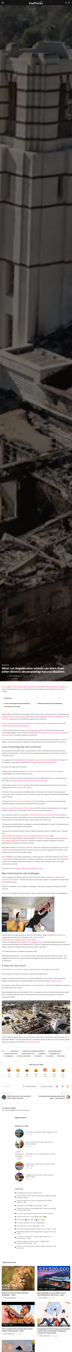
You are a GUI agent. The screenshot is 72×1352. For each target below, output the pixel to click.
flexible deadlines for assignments (28, 942)
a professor (7, 740)
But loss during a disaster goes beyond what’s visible (19, 723)
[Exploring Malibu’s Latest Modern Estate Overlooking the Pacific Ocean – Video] (53, 1278)
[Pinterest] (12, 678)
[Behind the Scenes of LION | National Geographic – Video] (18, 1278)
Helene (50, 810)
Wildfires (61, 1056)
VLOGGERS (52, 1289)
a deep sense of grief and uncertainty (14, 717)
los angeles (9, 1056)
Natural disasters (24, 1056)
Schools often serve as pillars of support (15, 969)
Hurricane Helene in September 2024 (24, 801)
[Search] (69, 2)
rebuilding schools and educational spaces (16, 726)
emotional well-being (31, 730)
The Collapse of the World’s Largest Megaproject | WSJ (41, 1132)
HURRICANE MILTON (28, 1053)
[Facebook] (8, 678)
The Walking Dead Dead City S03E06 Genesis (29, 1193)
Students (38, 1056)
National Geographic (10, 1298)
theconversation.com (33, 1042)
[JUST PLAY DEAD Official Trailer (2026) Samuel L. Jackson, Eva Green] (19, 1144)
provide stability (54, 969)
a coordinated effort (37, 985)
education (14, 1051)
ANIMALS (5, 1324)
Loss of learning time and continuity (17, 703)
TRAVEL (40, 1289)
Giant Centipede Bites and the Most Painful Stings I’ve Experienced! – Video (17, 1330)
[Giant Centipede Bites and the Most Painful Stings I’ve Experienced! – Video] (18, 1314)
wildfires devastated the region (54, 687)
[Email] (16, 678)
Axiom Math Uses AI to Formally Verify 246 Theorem (40, 1154)
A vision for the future (13, 706)
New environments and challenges (50, 703)
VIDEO (15, 1289)
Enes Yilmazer (43, 1298)
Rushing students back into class (47, 771)
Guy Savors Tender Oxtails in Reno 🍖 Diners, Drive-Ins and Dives (35, 1213)
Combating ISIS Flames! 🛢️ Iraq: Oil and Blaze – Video (32, 1205)
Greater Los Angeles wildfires (33, 1051)
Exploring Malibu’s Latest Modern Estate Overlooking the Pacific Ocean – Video (51, 1294)
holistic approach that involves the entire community (30, 781)
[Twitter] (10, 678)
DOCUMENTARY (7, 1289)
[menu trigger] (3, 2)
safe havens (41, 969)
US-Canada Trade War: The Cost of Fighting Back (31, 1223)
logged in (13, 1110)
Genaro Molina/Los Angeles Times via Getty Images (19, 940)
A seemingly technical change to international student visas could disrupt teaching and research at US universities (53, 1331)
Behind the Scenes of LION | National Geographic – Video (15, 1294)
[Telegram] (14, 678)
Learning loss (55, 1053)
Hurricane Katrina (11, 1053)
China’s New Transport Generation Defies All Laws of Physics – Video (36, 1229)
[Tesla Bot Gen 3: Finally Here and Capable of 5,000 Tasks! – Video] (19, 1166)
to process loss (31, 771)
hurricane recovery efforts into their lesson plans (44, 815)
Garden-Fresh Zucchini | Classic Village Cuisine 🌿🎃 (31, 1216)
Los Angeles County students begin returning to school (22, 687)
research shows (56, 981)
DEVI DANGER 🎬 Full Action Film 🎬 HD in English (31, 1220)
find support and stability (23, 787)
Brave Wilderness (9, 1333)
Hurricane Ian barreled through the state (43, 762)
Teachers (50, 1056)
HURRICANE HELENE (55, 1051)
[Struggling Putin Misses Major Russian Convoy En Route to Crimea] (19, 1177)
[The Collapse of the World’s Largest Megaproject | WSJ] (19, 1133)
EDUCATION (5, 665)
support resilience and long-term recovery (29, 868)
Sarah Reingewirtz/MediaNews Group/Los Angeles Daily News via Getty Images (28, 836)
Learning (42, 1053)
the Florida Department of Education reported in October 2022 (31, 760)
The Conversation (14, 676)
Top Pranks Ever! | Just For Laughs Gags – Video (30, 1226)
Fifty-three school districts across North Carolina (18, 808)
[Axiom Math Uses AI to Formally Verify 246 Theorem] (19, 1155)
